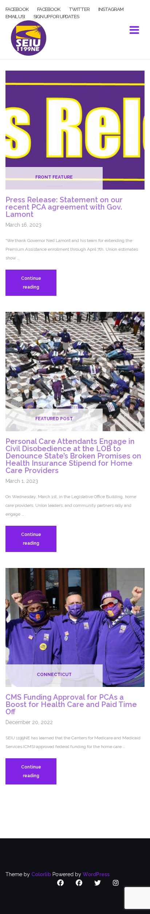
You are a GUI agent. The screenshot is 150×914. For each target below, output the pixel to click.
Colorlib (41, 874)
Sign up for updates (56, 16)
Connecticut (54, 674)
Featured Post (54, 418)
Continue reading (38, 286)
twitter (79, 9)
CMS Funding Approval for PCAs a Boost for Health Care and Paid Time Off (71, 704)
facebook (16, 9)
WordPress (96, 874)
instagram (110, 9)
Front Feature (54, 177)
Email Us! (15, 16)
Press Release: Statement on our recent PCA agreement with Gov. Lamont (64, 207)
